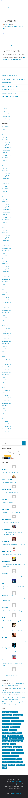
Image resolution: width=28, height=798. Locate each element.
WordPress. (18, 793)
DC (11, 727)
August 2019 (5, 343)
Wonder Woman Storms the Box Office (13, 631)
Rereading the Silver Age (8, 750)
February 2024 (6, 204)
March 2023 (5, 232)
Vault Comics (11, 764)
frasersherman (6, 692)
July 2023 (4, 222)
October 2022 (5, 245)
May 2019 (4, 351)
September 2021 (6, 279)
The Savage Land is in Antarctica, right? (13, 576)
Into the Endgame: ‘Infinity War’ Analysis (13, 611)
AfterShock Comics (18, 715)
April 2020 (4, 323)
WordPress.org (6, 119)
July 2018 (4, 377)
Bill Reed (4, 702)
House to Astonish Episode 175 (11, 472)
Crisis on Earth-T (7, 82)
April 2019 (4, 354)
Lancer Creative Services (17, 781)
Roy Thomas (19, 750)
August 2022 (5, 250)
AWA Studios (15, 721)
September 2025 (6, 155)
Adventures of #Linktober (9, 482)
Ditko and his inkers (8, 502)
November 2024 (6, 181)
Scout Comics (6, 753)
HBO (4, 735)
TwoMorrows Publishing (16, 761)
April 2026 (4, 137)
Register (4, 108)
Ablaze (15, 712)
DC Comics (16, 727)
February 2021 (6, 297)
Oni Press (13, 744)
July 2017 (4, 408)
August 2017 (5, 405)
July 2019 (4, 346)
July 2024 (4, 191)
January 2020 (5, 331)
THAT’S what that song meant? (11, 522)
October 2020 (5, 307)
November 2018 (6, 367)
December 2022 (6, 240)
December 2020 (6, 302)
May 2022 (4, 258)
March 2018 (5, 387)
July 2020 (4, 315)
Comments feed (6, 116)
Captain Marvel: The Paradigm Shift (12, 512)
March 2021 (5, 294)
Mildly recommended (17, 741)
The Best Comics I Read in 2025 (11, 492)
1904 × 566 (7, 24)
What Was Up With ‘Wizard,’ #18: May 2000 (14, 544)
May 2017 (4, 413)
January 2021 (5, 300)
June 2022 (4, 256)
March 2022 (5, 263)
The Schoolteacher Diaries (10, 96)
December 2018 (6, 364)
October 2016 (5, 431)
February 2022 (6, 266)
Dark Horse (5, 727)
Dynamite (5, 729)
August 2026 (5, 127)
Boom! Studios (17, 724)
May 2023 (4, 227)
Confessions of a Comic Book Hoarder (13, 79)
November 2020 (6, 305)
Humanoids (10, 735)
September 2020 (6, 310)
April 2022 (4, 261)
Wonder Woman (20, 764)
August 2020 (5, 312)
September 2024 (6, 186)
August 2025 (5, 158)
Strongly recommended (8, 758)
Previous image (9, 45)
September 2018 (6, 372)
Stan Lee (16, 756)
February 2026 (6, 142)
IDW (16, 735)
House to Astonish (8, 89)
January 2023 (5, 238)
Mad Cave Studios (14, 738)
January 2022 (5, 269)
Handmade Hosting (12, 783)
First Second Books (7, 732)
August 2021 (5, 282)
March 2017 (5, 418)
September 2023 (6, 217)
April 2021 (4, 292)
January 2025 (5, 176)
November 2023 (6, 212)
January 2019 (5, 362)
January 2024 (5, 207)
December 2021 (6, 271)
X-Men (4, 767)
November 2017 (6, 398)
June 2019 (4, 349)
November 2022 (6, 243)
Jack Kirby (5, 738)
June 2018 (4, 380)
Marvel (21, 738)
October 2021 (5, 276)
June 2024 (4, 194)
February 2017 (6, 421)
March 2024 (5, 201)
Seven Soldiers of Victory (17, 753)
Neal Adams (5, 744)
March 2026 (5, 140)
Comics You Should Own (9, 75)
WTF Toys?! (5, 100)
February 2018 (6, 390)
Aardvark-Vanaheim (7, 712)
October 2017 (5, 400)
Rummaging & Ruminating (9, 93)
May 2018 (4, 382)
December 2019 (6, 333)
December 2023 (6, 209)
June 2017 (4, 411)
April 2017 (4, 416)
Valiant (4, 764)
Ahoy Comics (6, 718)
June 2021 (4, 287)
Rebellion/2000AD (7, 747)
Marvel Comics (6, 741)
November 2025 (6, 150)
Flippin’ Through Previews (10, 86)
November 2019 (6, 336)
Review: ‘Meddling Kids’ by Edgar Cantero (13, 621)
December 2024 (6, 178)
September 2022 (6, 248)
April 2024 (4, 199)
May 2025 (4, 165)
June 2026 (4, 132)
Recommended (17, 747)
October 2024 (5, 183)
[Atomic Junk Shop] (5, 6)
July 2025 (4, 160)
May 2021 (4, 289)
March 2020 (5, 325)
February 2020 (6, 328)
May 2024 (4, 196)
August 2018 (5, 374)
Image (20, 735)
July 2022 (4, 253)
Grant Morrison (17, 732)
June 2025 (4, 163)
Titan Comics (6, 761)
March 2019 (5, 356)
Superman (18, 758)
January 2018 (5, 392)
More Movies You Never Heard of (12, 554)
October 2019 (5, 338)
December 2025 (6, 147)
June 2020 (4, 318)
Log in (3, 111)
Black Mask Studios (7, 724)
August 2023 (5, 220)
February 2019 (6, 359)
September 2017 (6, 403)
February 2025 (6, 173)
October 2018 (5, 369)
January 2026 (5, 145)
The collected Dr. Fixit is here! (10, 675)
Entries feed (5, 114)
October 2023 (5, 214)
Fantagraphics (13, 729)
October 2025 (5, 152)
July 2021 (4, 284)
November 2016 (6, 429)
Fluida (13, 793)
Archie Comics (6, 721)
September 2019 (6, 341)
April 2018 (4, 385)
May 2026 (4, 134)
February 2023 (6, 235)
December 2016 (6, 426)
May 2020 (4, 320)
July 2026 (4, 129)
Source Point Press (7, 756)
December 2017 (6, 395)
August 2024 (5, 189)
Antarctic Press (14, 718)
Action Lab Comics (7, 715)
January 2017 (5, 423)
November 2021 (6, 274)
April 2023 (4, 230)
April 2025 (4, 168)
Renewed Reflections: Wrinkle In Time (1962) (14, 641)
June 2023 (4, 225)
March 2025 (5, 170)
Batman (22, 721)
